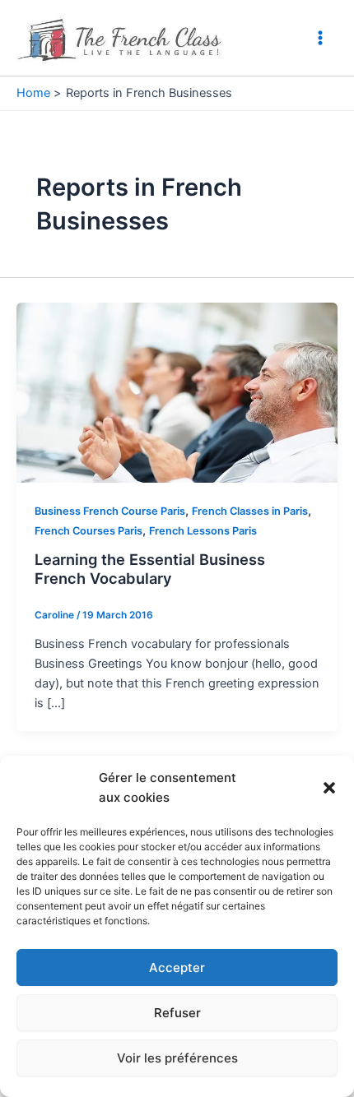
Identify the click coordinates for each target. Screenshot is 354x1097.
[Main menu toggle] (320, 38)
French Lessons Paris (203, 531)
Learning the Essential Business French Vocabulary (150, 569)
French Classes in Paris (250, 511)
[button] (329, 788)
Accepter (177, 967)
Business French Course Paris (110, 511)
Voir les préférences (177, 1058)
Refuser (177, 1013)
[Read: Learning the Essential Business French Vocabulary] (177, 391)
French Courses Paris (88, 531)
